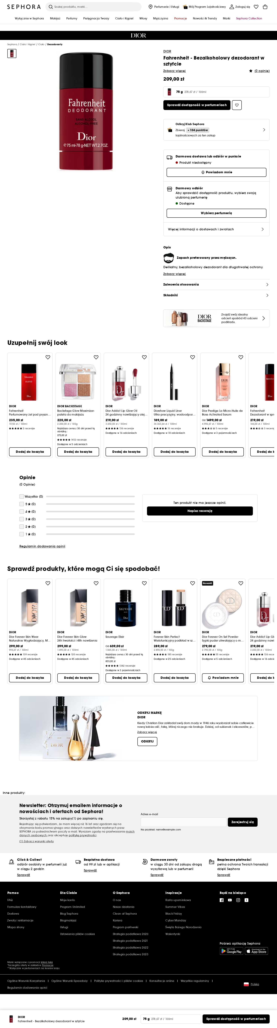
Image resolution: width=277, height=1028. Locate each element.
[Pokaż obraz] (11, 53)
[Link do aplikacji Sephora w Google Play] (231, 951)
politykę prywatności (82, 835)
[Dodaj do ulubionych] (48, 357)
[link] (200, 511)
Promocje (47, 965)
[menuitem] (163, 6)
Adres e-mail (149, 814)
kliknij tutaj (47, 962)
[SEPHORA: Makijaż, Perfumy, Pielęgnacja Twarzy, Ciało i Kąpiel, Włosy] (24, 7)
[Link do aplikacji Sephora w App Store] (256, 951)
